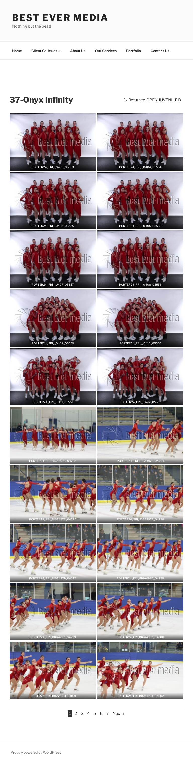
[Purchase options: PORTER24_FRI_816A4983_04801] (56, 694)
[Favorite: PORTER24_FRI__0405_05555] (49, 224)
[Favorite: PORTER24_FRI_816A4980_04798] (136, 576)
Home (17, 51)
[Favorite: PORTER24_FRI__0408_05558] (136, 282)
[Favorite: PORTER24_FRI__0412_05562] (136, 400)
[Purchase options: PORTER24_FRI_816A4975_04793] (56, 459)
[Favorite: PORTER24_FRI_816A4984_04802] (136, 694)
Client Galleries (44, 51)
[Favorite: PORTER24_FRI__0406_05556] (136, 224)
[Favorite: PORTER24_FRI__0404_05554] (136, 165)
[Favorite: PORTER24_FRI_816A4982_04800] (136, 635)
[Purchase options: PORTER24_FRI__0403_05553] (56, 165)
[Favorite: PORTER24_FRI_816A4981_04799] (49, 635)
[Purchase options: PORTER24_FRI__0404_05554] (144, 165)
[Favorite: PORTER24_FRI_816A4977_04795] (49, 517)
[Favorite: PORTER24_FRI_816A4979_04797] (49, 576)
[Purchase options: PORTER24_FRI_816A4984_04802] (144, 694)
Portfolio (133, 51)
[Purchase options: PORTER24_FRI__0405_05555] (56, 224)
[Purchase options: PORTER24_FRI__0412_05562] (144, 400)
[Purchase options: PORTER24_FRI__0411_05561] (56, 400)
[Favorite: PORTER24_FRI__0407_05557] (49, 282)
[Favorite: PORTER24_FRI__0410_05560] (136, 341)
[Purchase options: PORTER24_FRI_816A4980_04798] (144, 576)
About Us (77, 51)
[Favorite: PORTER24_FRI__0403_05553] (49, 165)
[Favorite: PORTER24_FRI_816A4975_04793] (49, 459)
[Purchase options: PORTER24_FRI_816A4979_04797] (56, 576)
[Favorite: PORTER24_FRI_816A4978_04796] (136, 517)
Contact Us (160, 51)
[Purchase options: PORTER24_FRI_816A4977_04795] (56, 517)
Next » (118, 713)
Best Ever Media (60, 17)
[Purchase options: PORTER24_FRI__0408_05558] (144, 282)
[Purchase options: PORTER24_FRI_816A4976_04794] (144, 459)
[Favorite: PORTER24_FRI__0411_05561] (49, 400)
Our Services (106, 51)
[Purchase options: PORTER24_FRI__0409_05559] (56, 341)
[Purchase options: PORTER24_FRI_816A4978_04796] (144, 517)
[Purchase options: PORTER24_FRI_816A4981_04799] (56, 635)
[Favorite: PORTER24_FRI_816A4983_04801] (49, 694)
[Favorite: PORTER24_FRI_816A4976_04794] (136, 459)
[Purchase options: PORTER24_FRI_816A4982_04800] (144, 635)
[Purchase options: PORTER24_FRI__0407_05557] (56, 282)
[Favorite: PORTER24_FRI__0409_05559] (49, 341)
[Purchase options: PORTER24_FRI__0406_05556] (144, 224)
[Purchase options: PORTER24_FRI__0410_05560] (144, 341)
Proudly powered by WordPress (36, 752)
